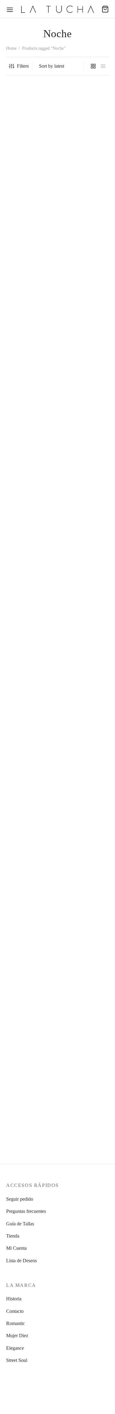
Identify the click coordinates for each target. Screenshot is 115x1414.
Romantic (15, 1323)
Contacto (15, 1311)
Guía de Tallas (20, 1223)
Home (11, 48)
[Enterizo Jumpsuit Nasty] (30, 914)
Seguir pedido (19, 1199)
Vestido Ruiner (20, 280)
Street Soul (16, 1360)
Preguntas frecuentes (26, 1211)
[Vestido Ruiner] (30, 236)
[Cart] (105, 9)
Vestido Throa (73, 664)
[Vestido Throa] (84, 428)
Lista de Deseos (21, 1260)
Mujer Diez (17, 1335)
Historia (13, 1298)
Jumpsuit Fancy (75, 177)
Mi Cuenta (16, 1248)
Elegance (15, 1348)
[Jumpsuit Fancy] (84, 133)
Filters (23, 66)
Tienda (12, 1235)
